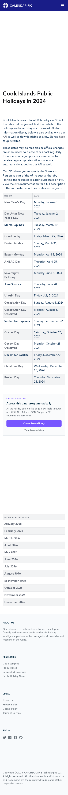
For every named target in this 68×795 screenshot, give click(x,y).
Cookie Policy (10, 708)
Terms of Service (12, 713)
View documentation (34, 430)
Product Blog (10, 667)
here (62, 136)
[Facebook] (15, 737)
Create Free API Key (34, 423)
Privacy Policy (10, 704)
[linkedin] (10, 737)
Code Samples (11, 663)
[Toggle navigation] (62, 5)
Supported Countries (14, 672)
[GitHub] (20, 737)
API (5, 136)
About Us (8, 700)
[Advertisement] (34, 50)
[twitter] (4, 737)
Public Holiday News (14, 676)
